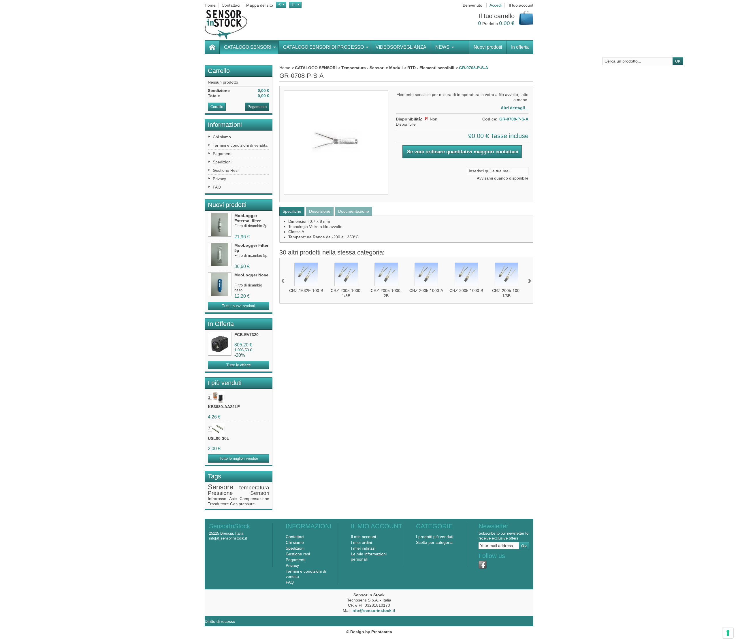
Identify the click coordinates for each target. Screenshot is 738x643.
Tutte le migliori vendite (238, 458)
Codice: (490, 119)
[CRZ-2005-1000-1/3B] (346, 274)
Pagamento (257, 107)
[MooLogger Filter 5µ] (219, 254)
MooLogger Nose (251, 275)
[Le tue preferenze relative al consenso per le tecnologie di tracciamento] (727, 632)
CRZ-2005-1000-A (426, 290)
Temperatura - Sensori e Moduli (372, 67)
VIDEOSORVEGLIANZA (401, 47)
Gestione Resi (225, 170)
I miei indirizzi (363, 548)
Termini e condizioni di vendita (240, 145)
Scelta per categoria (434, 542)
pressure (247, 503)
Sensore (220, 487)
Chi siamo (222, 137)
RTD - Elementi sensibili (430, 67)
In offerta (520, 47)
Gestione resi (298, 554)
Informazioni (225, 124)
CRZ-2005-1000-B (466, 290)
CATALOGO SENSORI (247, 47)
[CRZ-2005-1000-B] (466, 274)
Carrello (219, 70)
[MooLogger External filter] (219, 225)
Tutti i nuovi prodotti (238, 306)
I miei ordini (361, 542)
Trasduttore (218, 503)
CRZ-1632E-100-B (306, 290)
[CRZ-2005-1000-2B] (386, 274)
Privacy (219, 178)
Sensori (259, 493)
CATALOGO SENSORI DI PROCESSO (323, 47)
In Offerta (221, 323)
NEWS (442, 47)
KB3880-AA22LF (224, 406)
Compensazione (254, 498)
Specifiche (292, 211)
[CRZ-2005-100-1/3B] (506, 274)
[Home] (212, 47)
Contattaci (295, 536)
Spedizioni (222, 162)
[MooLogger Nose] (219, 284)
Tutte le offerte (238, 365)
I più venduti (225, 382)
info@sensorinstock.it (373, 610)
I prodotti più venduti (434, 536)
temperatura (254, 487)
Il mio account (363, 536)
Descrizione (319, 211)
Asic (233, 498)
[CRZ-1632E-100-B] (306, 274)
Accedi (496, 5)
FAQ (217, 187)
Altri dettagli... (514, 107)
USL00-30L (218, 438)
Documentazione (353, 211)
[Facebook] (483, 565)
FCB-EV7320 (246, 334)
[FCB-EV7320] (219, 344)
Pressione (220, 493)
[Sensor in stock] (226, 24)
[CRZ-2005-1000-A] (426, 274)
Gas (234, 503)
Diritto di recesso (220, 621)
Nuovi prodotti (488, 47)
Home (284, 67)
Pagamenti (222, 153)
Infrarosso (217, 498)
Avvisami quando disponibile (502, 178)
